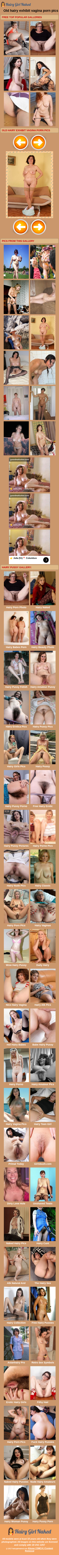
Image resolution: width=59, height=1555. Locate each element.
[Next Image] (38, 150)
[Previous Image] (21, 150)
